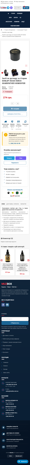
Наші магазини (19, 1)
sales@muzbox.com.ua (12, 391)
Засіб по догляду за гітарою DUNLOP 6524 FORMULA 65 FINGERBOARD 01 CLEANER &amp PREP (22, 267)
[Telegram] (8, 7)
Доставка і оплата (7, 1)
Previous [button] (1, 260)
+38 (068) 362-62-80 (11, 384)
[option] (7, 262)
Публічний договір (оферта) (11, 339)
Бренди (5, 369)
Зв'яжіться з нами (7, 3)
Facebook (3, 305)
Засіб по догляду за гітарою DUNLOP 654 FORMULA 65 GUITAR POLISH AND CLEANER (7, 267)
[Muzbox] (3, 7)
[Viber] (11, 7)
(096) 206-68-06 (10, 410)
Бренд (4, 87)
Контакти (5, 352)
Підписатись (15, 323)
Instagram (7, 305)
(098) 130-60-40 (10, 404)
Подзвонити (15, 162)
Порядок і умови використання (12, 342)
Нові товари (6, 349)
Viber (20, 158)
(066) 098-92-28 (10, 416)
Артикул (4, 88)
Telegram (9, 158)
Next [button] (29, 260)
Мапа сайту (6, 372)
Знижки (5, 365)
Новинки (5, 362)
